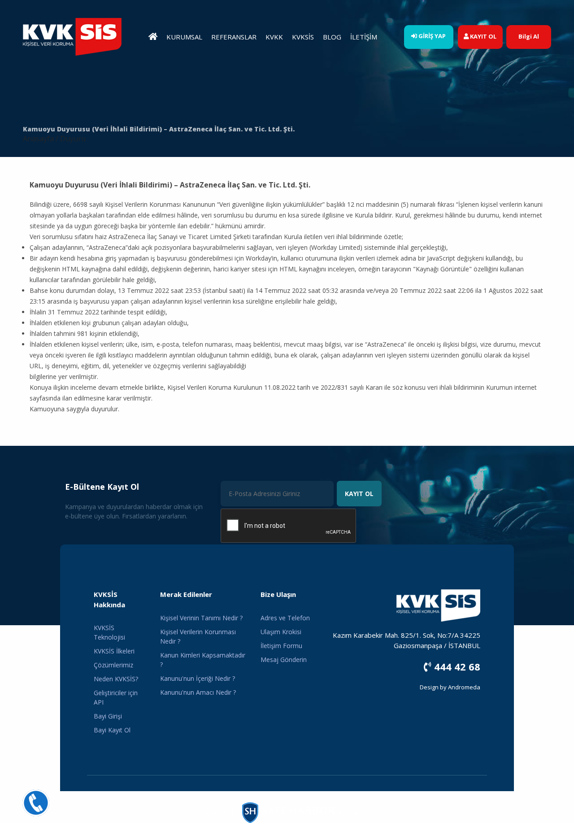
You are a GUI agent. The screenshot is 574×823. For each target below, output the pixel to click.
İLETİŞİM (363, 36)
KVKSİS (303, 36)
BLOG (332, 36)
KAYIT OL (359, 493)
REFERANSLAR (234, 36)
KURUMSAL (184, 36)
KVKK (274, 36)
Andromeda (464, 687)
